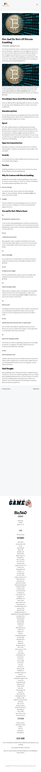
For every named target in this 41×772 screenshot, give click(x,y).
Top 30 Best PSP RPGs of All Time (20, 747)
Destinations (19, 569)
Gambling (18, 598)
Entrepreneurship (20, 585)
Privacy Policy (20, 534)
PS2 (19, 659)
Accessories (19, 544)
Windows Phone (19, 707)
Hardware (19, 616)
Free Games (19, 594)
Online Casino (19, 649)
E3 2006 (19, 573)
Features (18, 587)
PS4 (19, 663)
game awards (19, 602)
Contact (20, 522)
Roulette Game (19, 672)
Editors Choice (19, 577)
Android (19, 548)
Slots (19, 674)
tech (19, 688)
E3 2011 (19, 575)
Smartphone (19, 676)
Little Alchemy (19, 628)
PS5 (19, 665)
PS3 (18, 661)
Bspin (20, 133)
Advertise (20, 520)
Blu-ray (19, 559)
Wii (19, 702)
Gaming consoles (19, 612)
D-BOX (19, 567)
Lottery (20, 629)
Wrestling (19, 709)
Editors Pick (19, 579)
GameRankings (19, 606)
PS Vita (19, 657)
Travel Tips (20, 694)
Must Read (20, 639)
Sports (19, 686)
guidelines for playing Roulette (19, 614)
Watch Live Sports (19, 700)
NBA (19, 641)
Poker (19, 653)
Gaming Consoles (20, 725)
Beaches (19, 552)
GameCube (20, 604)
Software (19, 684)
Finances (19, 589)
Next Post (36, 389)
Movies (19, 637)
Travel (19, 692)
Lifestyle (19, 624)
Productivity (19, 655)
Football (19, 592)
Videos (19, 698)
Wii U (18, 703)
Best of (19, 553)
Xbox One (19, 715)
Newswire (19, 645)
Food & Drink (19, 590)
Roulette (19, 670)
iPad (18, 620)
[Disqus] (20, 416)
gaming (12, 46)
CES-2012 (20, 561)
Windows (18, 705)
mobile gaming (19, 635)
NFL (19, 647)
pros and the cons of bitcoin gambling (16, 91)
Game (18, 600)
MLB (19, 633)
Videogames (18, 696)
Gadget (19, 596)
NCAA (19, 643)
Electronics (19, 583)
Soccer (20, 680)
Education (19, 581)
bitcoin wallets (29, 193)
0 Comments (5, 46)
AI (19, 546)
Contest (19, 563)
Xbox (18, 711)
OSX (19, 651)
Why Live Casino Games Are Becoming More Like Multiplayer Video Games (20, 752)
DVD (19, 571)
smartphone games (19, 678)
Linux (19, 626)
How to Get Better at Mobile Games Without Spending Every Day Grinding (21, 743)
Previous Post (5, 389)
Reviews (19, 668)
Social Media (19, 682)
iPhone (19, 622)
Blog (19, 557)
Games (19, 608)
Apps (19, 550)
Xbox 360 (18, 713)
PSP (19, 666)
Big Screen (19, 555)
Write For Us (20, 524)
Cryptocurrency (19, 565)
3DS (19, 542)
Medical (19, 631)
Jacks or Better (24, 295)
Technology (19, 690)
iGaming (19, 618)
